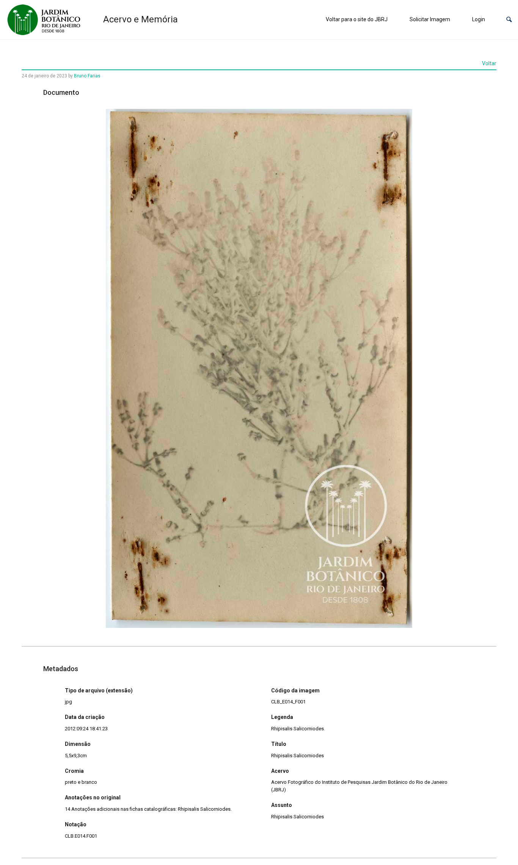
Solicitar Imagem (430, 19)
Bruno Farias (87, 76)
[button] (509, 19)
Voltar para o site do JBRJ (357, 19)
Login (478, 19)
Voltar (489, 63)
